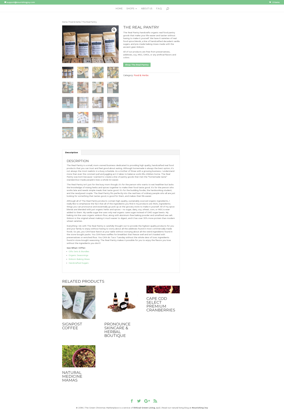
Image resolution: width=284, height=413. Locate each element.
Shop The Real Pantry (137, 65)
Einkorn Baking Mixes (79, 259)
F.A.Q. (159, 9)
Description (71, 152)
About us (146, 9)
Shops (130, 9)
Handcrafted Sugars (79, 263)
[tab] (71, 152)
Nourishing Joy (200, 408)
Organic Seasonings (78, 255)
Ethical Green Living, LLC (147, 408)
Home (119, 9)
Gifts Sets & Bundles (79, 251)
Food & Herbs (75, 22)
